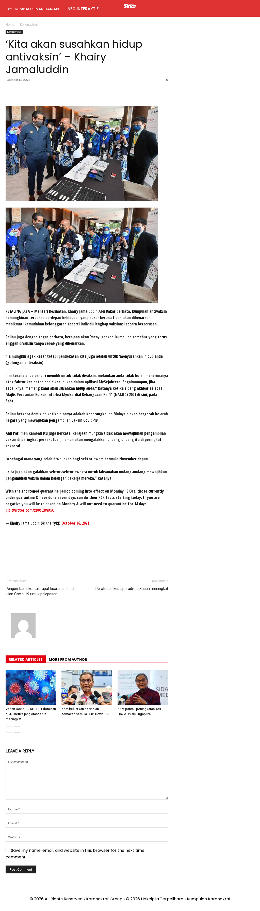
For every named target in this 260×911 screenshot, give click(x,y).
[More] (57, 91)
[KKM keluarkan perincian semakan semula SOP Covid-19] (86, 687)
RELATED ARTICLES (26, 659)
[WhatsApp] (46, 91)
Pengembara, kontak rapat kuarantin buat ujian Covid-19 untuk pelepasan (40, 591)
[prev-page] (9, 729)
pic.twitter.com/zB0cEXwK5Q (30, 510)
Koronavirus (14, 32)
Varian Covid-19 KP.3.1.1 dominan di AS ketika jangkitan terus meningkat (31, 714)
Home (10, 24)
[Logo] (130, 6)
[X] (22, 91)
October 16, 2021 (75, 523)
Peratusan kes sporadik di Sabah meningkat (131, 588)
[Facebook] (11, 91)
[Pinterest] (34, 91)
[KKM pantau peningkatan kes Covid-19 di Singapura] (143, 687)
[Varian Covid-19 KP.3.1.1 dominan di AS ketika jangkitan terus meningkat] (31, 687)
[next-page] (17, 729)
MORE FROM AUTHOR (68, 659)
